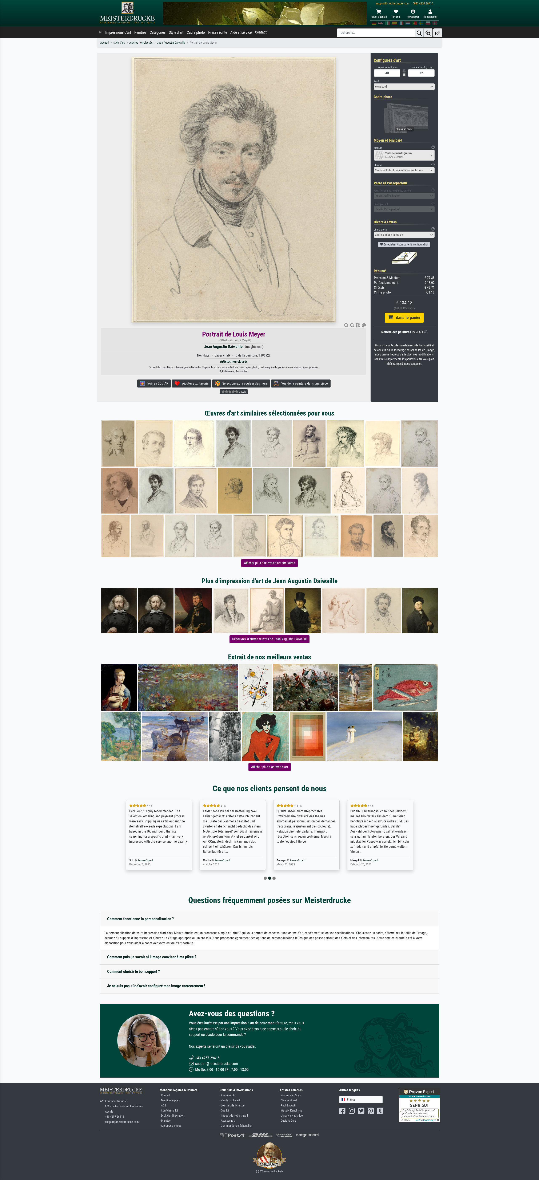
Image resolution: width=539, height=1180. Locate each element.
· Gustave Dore (287, 1120)
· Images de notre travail (234, 1115)
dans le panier (407, 317)
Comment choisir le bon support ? (133, 971)
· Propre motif (227, 1095)
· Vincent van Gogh (290, 1095)
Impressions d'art (118, 32)
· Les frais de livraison (232, 1105)
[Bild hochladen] (437, 32)
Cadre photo (196, 32)
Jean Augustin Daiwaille (171, 42)
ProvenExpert (152, 860)
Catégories (157, 32)
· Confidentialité (169, 1110)
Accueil (104, 42)
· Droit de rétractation (172, 1115)
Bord (376, 81)
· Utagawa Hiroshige (291, 1115)
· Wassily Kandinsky (290, 1110)
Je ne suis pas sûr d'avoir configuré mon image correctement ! (156, 985)
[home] (100, 32)
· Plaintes (165, 1120)
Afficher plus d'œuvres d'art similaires (269, 563)
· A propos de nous (170, 1126)
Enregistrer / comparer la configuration (405, 244)
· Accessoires (227, 1120)
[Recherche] (419, 32)
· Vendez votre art (230, 1100)
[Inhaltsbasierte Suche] (428, 32)
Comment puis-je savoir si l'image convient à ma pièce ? (151, 957)
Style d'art (176, 32)
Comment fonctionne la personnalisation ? (140, 918)
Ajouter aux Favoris (194, 383)
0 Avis (242, 391)
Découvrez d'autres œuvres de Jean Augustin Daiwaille (269, 639)
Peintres (140, 32)
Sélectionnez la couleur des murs (243, 383)
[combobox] (404, 86)
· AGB (163, 1105)
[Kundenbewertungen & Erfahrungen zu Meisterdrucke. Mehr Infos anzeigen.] (419, 1104)
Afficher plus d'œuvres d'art (269, 767)
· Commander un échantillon (236, 1126)
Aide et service (241, 32)
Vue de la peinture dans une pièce (303, 383)
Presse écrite (217, 32)
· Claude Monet (288, 1100)
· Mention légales (170, 1100)
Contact (261, 32)
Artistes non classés (140, 42)
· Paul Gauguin (287, 1105)
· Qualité (224, 1110)
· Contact (165, 1095)
